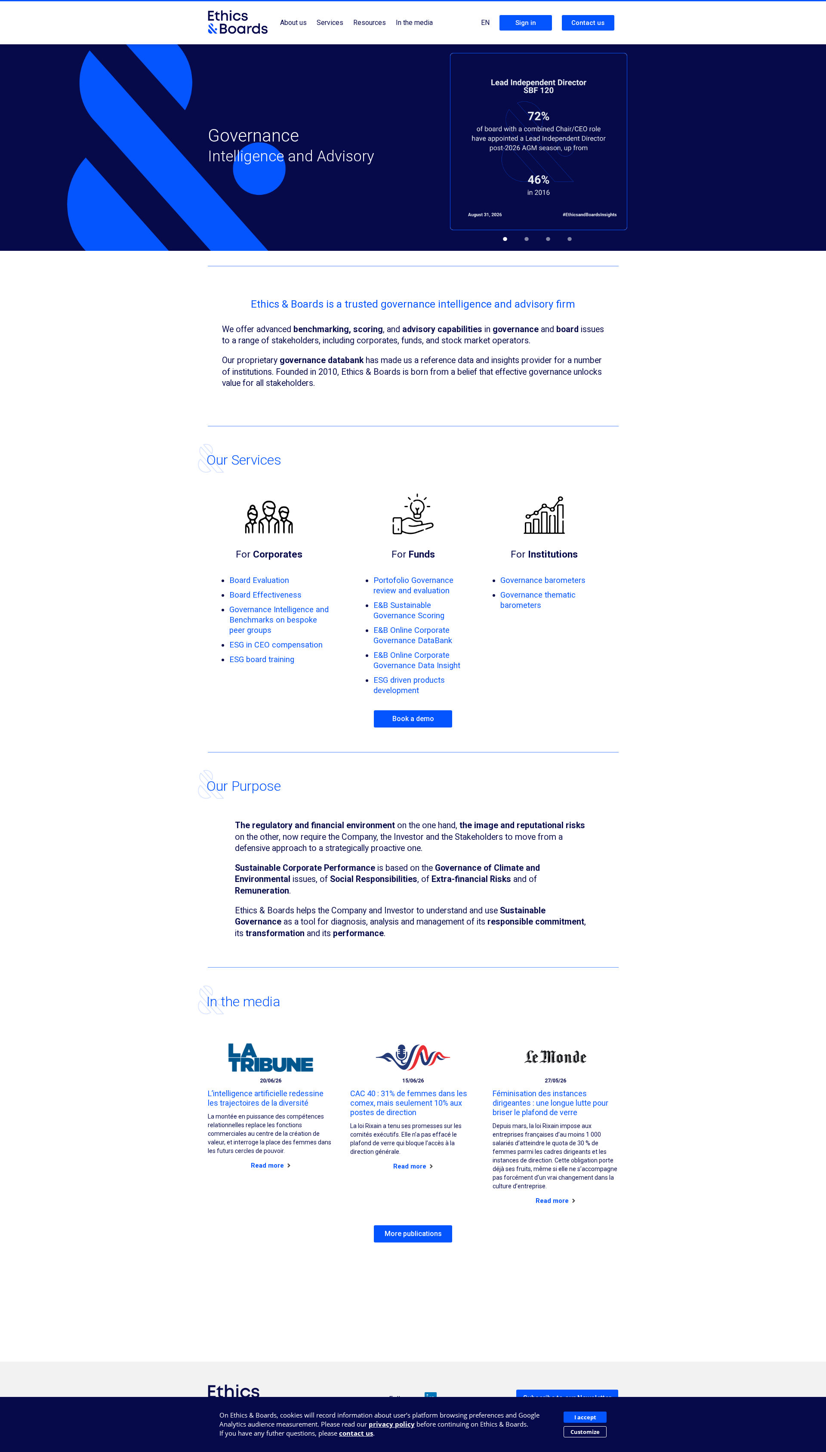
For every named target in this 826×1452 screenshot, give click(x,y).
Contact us (587, 23)
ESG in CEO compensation (276, 644)
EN (485, 22)
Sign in (525, 23)
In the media (414, 22)
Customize (585, 1432)
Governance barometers (543, 580)
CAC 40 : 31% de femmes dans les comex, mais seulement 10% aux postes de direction (408, 1103)
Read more (268, 1165)
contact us (356, 1433)
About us (293, 22)
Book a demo (413, 719)
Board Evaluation (259, 580)
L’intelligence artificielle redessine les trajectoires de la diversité (266, 1098)
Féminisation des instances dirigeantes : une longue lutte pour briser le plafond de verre (550, 1103)
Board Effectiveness (265, 594)
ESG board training (261, 659)
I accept (585, 1417)
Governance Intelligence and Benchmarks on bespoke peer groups (279, 620)
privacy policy (392, 1424)
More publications (413, 1234)
